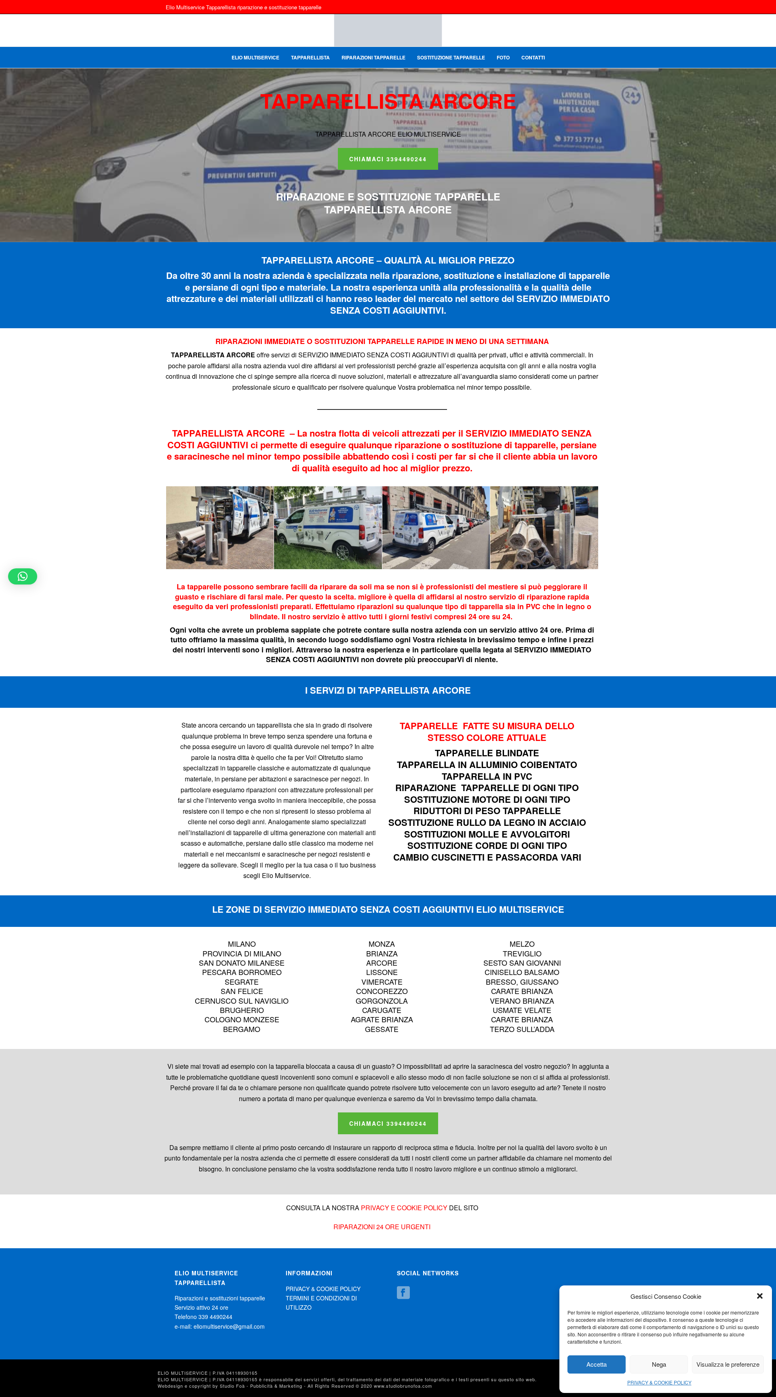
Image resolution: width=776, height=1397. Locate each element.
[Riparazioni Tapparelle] (220, 528)
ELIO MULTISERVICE (255, 57)
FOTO (503, 57)
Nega (659, 1364)
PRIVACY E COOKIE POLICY (404, 1207)
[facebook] (403, 1293)
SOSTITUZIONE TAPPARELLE (451, 57)
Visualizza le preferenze (727, 1364)
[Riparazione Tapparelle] (544, 528)
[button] (760, 1296)
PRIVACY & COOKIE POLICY (659, 1382)
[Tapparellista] (436, 528)
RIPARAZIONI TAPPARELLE (373, 57)
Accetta (596, 1364)
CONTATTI (533, 57)
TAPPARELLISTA (310, 57)
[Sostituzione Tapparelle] (328, 528)
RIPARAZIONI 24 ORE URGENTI (381, 1226)
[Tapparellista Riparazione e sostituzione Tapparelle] (388, 30)
